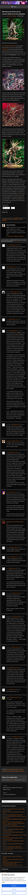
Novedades (16, 218)
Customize (14, 889)
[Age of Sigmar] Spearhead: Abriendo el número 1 (12, 862)
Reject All (14, 893)
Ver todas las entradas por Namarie (15, 236)
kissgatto (8, 441)
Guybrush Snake (9, 521)
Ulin (7, 267)
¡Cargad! (4, 872)
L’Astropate (4, 49)
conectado (12, 779)
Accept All (14, 885)
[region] (14, 884)
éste (19, 195)
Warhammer (9, 219)
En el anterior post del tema (8, 46)
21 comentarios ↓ (20, 16)
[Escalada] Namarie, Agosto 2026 (15, 814)
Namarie (14, 16)
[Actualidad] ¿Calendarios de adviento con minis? (12, 865)
